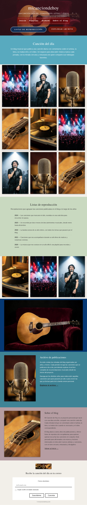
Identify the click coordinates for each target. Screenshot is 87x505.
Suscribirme (36, 495)
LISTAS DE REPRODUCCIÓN (28, 29)
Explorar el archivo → (49, 385)
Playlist (33, 21)
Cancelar (51, 495)
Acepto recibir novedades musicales (28, 490)
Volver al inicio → (51, 449)
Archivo (46, 21)
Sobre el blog (60, 21)
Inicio (22, 21)
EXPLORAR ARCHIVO (62, 29)
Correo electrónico (43, 481)
